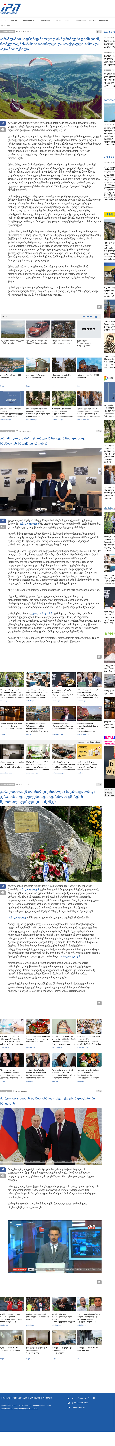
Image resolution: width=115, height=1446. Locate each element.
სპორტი (92, 20)
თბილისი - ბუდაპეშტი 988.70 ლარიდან (61, 376)
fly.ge (2, 386)
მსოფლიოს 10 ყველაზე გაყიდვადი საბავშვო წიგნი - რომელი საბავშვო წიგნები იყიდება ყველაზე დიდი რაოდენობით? (64, 1041)
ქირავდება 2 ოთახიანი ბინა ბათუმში (87, 1349)
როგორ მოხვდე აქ (90, 317)
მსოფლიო (57, 20)
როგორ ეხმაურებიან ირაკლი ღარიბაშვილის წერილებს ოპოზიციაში (62, 726)
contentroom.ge (6, 773)
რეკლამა (47, 1398)
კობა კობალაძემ (29, 523)
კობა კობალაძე (28, 889)
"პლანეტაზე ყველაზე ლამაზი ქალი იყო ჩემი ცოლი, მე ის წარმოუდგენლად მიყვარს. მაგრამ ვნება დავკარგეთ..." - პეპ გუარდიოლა (64, 1321)
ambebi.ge (4, 701)
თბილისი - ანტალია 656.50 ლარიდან (11, 376)
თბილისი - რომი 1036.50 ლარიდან (88, 376)
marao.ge (3, 1081)
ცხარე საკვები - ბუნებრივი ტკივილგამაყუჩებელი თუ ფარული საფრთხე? (38, 1038)
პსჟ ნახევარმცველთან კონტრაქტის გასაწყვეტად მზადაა (37, 1316)
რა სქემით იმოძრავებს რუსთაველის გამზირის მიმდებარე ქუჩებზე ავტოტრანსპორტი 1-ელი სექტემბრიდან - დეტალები (38, 729)
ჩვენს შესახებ (20, 1398)
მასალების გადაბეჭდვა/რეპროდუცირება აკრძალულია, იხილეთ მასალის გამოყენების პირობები (26, 1407)
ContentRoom (94, 742)
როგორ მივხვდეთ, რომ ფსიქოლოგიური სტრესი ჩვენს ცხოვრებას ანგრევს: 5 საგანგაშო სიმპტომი (63, 1074)
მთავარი (4, 20)
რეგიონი (69, 20)
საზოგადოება (43, 20)
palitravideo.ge (5, 420)
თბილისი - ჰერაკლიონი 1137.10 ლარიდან (36, 376)
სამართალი (28, 20)
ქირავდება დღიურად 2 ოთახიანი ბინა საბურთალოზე (36, 1350)
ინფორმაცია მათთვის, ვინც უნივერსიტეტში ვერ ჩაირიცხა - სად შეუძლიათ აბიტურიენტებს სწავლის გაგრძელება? (37, 695)
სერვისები (35, 1398)
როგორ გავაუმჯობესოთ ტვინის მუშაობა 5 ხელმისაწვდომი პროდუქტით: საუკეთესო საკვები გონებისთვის (88, 1075)
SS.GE (4, 317)
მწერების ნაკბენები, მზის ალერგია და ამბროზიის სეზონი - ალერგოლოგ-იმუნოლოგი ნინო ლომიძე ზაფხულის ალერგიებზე (37, 767)
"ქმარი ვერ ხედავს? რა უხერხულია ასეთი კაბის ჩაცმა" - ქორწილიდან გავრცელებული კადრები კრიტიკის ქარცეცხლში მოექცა (88, 415)
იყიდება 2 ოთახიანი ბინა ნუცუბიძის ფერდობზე (11, 1349)
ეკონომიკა (81, 20)
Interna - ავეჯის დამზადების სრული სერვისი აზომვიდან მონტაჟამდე (12, 764)
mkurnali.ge (4, 1047)
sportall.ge (4, 1325)
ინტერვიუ (109, 100)
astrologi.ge (56, 1325)
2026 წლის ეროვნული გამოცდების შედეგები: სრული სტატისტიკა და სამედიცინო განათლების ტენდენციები (11, 1041)
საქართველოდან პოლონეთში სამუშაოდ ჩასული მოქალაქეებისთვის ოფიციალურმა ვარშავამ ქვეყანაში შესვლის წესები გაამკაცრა (89, 731)
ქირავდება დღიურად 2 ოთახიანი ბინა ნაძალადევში (62, 1350)
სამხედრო (103, 20)
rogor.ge (55, 1081)
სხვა (3, 25)
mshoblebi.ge (57, 1047)
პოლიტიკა (15, 20)
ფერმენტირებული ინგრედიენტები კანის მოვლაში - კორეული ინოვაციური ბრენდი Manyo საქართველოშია (87, 767)
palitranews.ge (57, 734)
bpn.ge (2, 734)
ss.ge (2, 1359)
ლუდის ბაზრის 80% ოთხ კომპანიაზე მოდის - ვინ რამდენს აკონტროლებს (11, 726)
